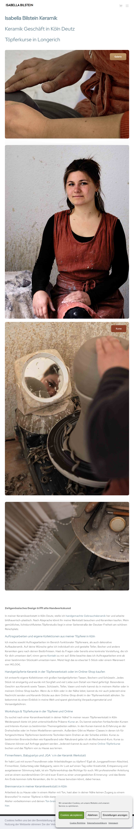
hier (7, 805)
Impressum (113, 823)
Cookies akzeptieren (71, 815)
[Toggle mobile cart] (120, 6)
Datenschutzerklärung (97, 823)
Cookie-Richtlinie (77, 823)
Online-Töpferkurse (108, 743)
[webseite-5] (67, 323)
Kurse (71, 721)
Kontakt (51, 655)
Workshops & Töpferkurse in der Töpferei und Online (39, 711)
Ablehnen (93, 815)
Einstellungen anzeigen (115, 815)
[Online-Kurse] (67, 51)
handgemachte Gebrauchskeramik (86, 616)
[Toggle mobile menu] (127, 6)
